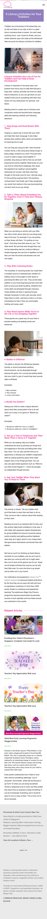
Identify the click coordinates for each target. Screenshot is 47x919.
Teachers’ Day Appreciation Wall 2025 (20, 673)
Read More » (8, 646)
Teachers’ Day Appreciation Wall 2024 (20, 706)
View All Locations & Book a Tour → (18, 840)
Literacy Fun (34, 577)
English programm (11, 580)
